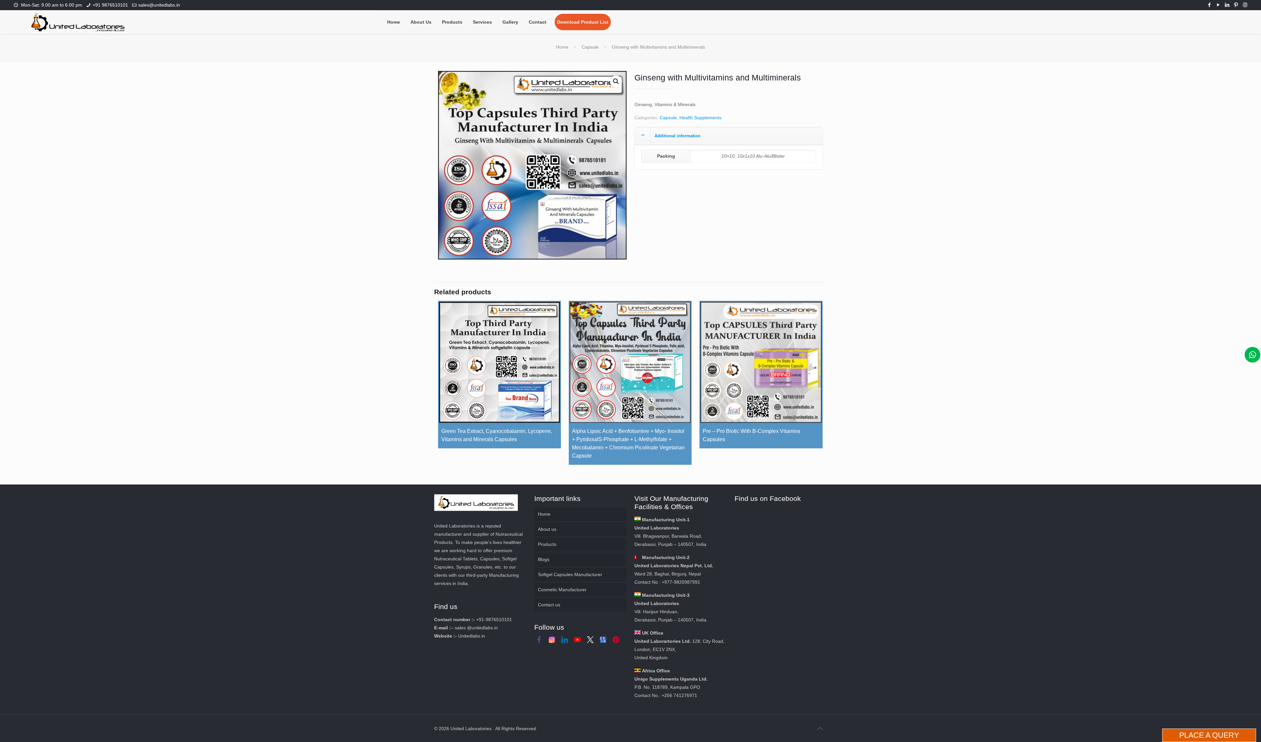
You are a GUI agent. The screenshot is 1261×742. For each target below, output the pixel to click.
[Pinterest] (1236, 5)
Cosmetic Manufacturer (562, 589)
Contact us (549, 604)
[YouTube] (1218, 5)
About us (547, 529)
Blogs (543, 559)
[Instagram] (1245, 5)
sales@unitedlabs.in (159, 5)
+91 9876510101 (110, 5)
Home (562, 47)
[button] (616, 81)
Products (547, 544)
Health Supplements (700, 117)
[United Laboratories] (77, 21)
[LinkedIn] (1227, 5)
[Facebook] (1209, 5)
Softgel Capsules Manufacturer (570, 574)
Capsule (590, 47)
